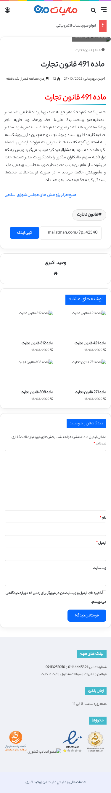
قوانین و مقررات (95, 674)
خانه (98, 50)
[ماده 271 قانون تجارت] (82, 373)
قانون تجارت (83, 50)
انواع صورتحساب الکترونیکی (76, 26)
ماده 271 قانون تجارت (90, 392)
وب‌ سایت (99, 568)
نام (103, 518)
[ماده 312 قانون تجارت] (29, 324)
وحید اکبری (55, 263)
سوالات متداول (70, 674)
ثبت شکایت (49, 674)
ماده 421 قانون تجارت (90, 343)
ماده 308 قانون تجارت (37, 392)
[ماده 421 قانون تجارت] (82, 324)
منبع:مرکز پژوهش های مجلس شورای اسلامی (40, 195)
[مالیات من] (55, 10)
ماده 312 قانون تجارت (37, 343)
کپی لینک (24, 233)
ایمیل (101, 543)
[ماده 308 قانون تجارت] (29, 373)
